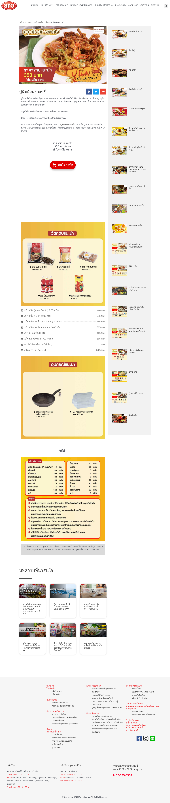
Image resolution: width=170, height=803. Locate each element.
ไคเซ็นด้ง (133, 415)
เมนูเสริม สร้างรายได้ (104, 5)
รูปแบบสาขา (57, 747)
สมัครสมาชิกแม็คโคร (60, 703)
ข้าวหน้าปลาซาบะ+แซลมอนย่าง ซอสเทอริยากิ (137, 169)
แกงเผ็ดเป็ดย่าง (135, 31)
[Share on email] (103, 92)
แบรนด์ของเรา (47, 5)
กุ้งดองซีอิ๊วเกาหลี (136, 393)
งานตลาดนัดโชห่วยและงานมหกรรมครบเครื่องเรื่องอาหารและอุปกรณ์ (142, 706)
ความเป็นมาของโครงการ (102, 716)
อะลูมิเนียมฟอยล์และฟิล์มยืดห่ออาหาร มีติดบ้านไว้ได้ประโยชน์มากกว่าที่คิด (32, 609)
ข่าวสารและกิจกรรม (55, 711)
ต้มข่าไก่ (132, 70)
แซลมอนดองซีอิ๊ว (136, 205)
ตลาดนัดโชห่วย (138, 712)
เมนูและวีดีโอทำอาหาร (101, 695)
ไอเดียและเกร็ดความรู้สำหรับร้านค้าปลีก (107, 722)
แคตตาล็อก (133, 5)
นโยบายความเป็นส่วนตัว (136, 725)
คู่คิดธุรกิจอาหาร (93, 686)
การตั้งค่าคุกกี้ (132, 730)
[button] (63, 165)
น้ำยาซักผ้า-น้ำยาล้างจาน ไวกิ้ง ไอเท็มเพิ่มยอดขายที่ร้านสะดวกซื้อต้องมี (63, 646)
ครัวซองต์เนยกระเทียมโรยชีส (136, 245)
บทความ (155, 5)
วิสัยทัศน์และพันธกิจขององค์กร (64, 738)
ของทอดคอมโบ (135, 225)
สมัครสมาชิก (52, 700)
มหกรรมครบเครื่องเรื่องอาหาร (143, 715)
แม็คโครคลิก (131, 723)
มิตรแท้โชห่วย (92, 713)
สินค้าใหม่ (144, 5)
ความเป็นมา (57, 735)
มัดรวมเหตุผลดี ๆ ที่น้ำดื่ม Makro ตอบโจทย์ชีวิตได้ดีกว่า (62, 606)
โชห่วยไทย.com (133, 720)
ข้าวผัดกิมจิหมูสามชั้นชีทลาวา (137, 129)
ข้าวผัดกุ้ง (133, 372)
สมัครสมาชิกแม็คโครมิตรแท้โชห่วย (106, 726)
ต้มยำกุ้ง (132, 50)
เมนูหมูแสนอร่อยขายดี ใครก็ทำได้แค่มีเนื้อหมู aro (93, 645)
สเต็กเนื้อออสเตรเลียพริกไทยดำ (137, 289)
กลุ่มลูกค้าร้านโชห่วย (140, 698)
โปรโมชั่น (50, 688)
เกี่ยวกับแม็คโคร (53, 732)
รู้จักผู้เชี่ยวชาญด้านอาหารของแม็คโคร (107, 708)
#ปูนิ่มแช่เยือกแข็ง (67, 124)
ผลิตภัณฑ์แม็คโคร (134, 686)
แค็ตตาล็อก (56, 694)
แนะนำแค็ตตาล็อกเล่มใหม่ (102, 698)
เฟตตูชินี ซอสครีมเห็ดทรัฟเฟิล (136, 308)
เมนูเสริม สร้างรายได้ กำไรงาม (39, 22)
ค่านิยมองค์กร (57, 744)
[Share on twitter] (96, 92)
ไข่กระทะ (133, 266)
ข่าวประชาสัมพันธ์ (59, 714)
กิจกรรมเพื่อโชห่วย (59, 721)
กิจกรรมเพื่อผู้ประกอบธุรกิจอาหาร (65, 724)
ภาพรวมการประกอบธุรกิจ (62, 741)
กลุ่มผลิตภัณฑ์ (62, 5)
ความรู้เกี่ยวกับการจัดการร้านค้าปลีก (106, 719)
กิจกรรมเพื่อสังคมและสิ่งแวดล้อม (64, 717)
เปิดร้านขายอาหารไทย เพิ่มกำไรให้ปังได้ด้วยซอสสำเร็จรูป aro (32, 646)
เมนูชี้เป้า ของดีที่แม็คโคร (81, 5)
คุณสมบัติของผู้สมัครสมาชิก (63, 706)
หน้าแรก (34, 5)
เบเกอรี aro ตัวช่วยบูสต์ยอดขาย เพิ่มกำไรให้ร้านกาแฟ (92, 606)
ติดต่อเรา (50, 729)
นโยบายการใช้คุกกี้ (134, 727)
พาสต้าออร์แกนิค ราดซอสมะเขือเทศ (137, 330)
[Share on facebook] (89, 92)
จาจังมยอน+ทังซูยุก (137, 108)
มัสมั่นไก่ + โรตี (135, 89)
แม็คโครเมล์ (56, 691)
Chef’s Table (120, 5)
